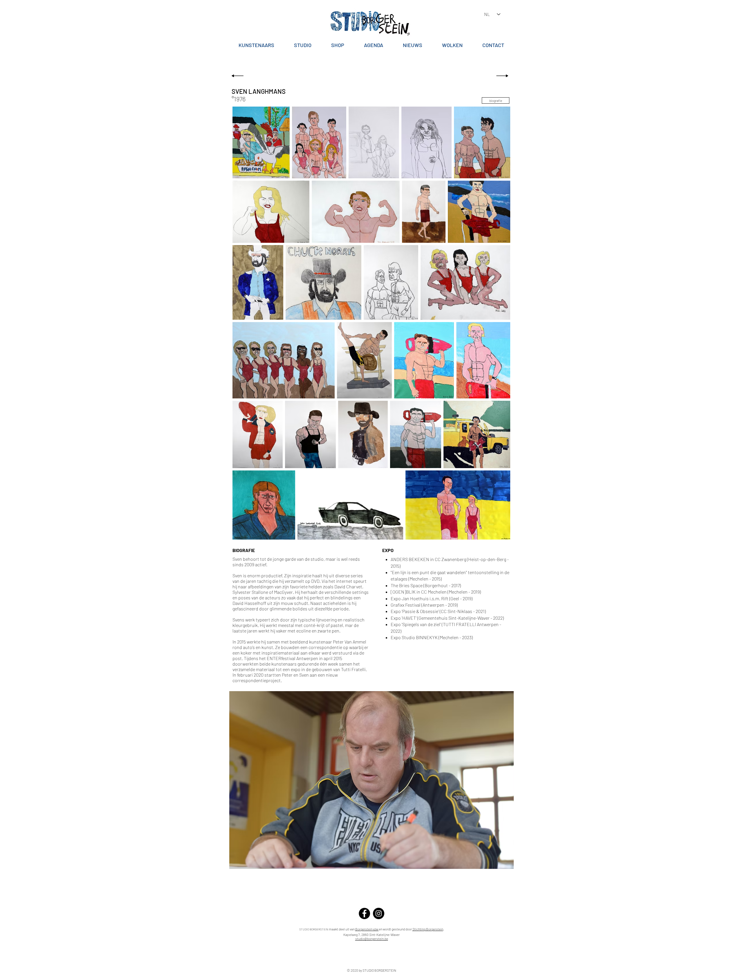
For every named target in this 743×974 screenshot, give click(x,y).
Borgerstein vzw (367, 929)
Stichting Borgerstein (427, 929)
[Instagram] (378, 913)
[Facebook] (364, 913)
